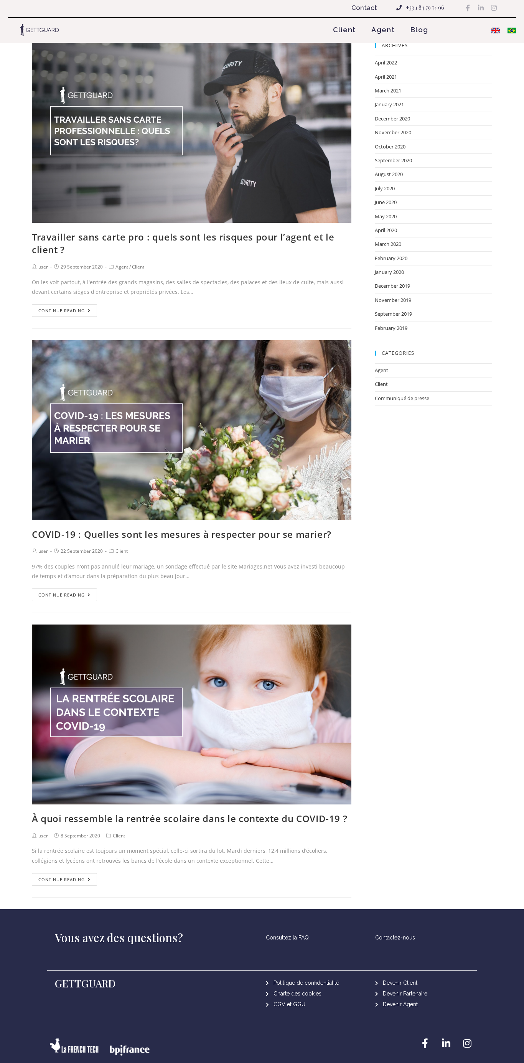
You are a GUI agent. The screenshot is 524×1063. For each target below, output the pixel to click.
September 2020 (393, 160)
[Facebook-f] (468, 7)
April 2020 (386, 230)
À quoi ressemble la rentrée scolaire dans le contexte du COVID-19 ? (189, 818)
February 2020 (391, 258)
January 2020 (389, 272)
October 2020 (390, 146)
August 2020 (389, 174)
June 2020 (386, 202)
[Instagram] (494, 7)
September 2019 (393, 313)
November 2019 (393, 300)
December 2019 (392, 285)
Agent (383, 30)
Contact (364, 8)
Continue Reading (61, 310)
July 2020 (385, 188)
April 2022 (386, 62)
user (43, 267)
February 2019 (391, 328)
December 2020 (392, 118)
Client (344, 30)
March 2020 (388, 244)
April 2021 (386, 76)
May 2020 (386, 216)
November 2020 (393, 132)
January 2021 (389, 104)
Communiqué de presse (402, 398)
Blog (419, 30)
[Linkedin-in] (481, 7)
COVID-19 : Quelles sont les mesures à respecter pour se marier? (181, 534)
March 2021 (388, 90)
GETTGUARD (85, 983)
